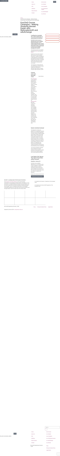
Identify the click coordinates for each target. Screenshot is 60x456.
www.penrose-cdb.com (18, 209)
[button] (52, 35)
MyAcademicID (33, 101)
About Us (33, 4)
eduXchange (34, 78)
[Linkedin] (1, 39)
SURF (37, 51)
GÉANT (32, 52)
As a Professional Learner (44, 9)
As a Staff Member (44, 11)
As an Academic (44, 6)
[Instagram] (1, 42)
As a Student (43, 4)
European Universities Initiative (11, 181)
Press (35, 206)
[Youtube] (1, 44)
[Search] (46, 429)
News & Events (34, 10)
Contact (33, 12)
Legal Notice (50, 206)
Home (33, 2)
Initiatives (33, 8)
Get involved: (43, 2)
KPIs (32, 6)
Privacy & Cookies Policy (41, 206)
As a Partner (43, 13)
